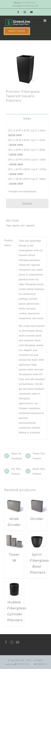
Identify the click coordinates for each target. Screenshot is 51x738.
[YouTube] (17, 642)
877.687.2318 (28, 2)
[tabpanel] (27, 161)
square (16, 225)
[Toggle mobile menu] (45, 20)
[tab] (27, 118)
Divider (36, 519)
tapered (30, 225)
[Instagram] (12, 642)
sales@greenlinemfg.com (25, 5)
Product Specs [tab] (8, 243)
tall (23, 225)
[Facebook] (6, 642)
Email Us (41, 664)
